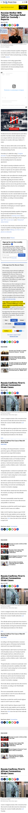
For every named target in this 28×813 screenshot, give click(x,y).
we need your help (10, 299)
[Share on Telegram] (7, 25)
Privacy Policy (14, 257)
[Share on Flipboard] (15, 25)
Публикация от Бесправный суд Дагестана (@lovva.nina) (14, 105)
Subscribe (21, 255)
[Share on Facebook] (2, 25)
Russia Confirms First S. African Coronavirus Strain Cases (13, 385)
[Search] (24, 2)
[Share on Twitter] (4, 25)
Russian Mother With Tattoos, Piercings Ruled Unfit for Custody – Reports (13, 16)
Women (12, 237)
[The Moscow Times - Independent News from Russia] (9, 2)
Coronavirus (13, 526)
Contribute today (23, 7)
